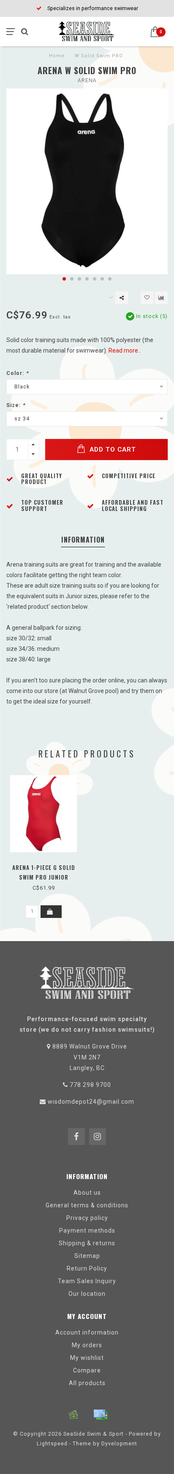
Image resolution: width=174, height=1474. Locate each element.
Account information (87, 1332)
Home (57, 56)
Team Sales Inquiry (87, 1281)
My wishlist (87, 1357)
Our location (87, 1293)
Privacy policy (87, 1218)
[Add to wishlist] (147, 298)
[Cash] (73, 1414)
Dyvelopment (119, 1443)
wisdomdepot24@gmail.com (91, 1101)
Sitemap (87, 1255)
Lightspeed (52, 1443)
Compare (87, 1370)
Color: (17, 373)
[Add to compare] (161, 298)
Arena (87, 80)
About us (87, 1192)
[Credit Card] (100, 1414)
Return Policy (87, 1268)
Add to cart (111, 449)
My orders (87, 1345)
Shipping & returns (87, 1243)
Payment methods (87, 1230)
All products (87, 1383)
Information (83, 540)
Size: (15, 405)
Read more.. (125, 350)
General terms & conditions (87, 1205)
